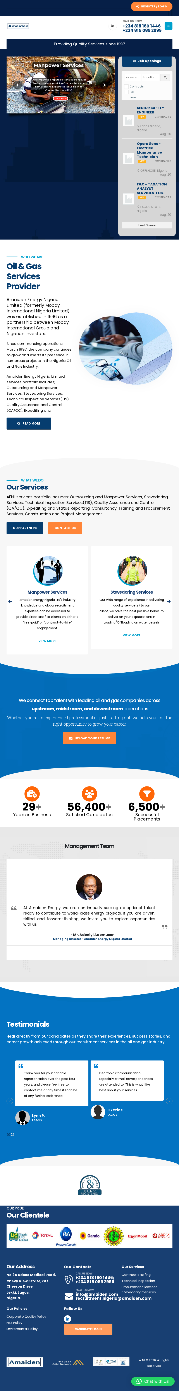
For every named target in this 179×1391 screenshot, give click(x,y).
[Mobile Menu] (168, 26)
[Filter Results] (165, 77)
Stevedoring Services (47, 592)
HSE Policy (14, 1322)
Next (167, 1236)
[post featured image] (47, 571)
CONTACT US (65, 528)
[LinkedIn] (112, 26)
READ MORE (31, 423)
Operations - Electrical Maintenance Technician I (149, 150)
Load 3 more (146, 225)
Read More (61, 98)
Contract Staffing (136, 1274)
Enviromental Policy (22, 1328)
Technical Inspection (138, 1280)
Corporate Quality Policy (26, 1316)
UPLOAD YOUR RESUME (92, 738)
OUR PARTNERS (25, 528)
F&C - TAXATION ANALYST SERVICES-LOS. (152, 188)
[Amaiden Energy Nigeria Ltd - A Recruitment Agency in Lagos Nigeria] (19, 26)
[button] (8, 1134)
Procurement (131, 592)
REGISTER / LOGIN (154, 6)
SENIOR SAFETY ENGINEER (150, 110)
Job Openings (149, 61)
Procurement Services (139, 1287)
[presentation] (10, 601)
